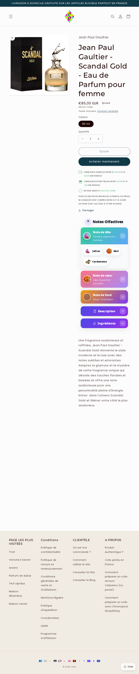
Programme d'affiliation (49, 636)
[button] (11, 16)
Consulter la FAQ (84, 572)
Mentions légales (52, 597)
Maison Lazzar (18, 603)
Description (106, 311)
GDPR (44, 626)
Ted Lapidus (17, 583)
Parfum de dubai (20, 575)
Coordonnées (50, 618)
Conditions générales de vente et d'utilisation (49, 583)
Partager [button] (88, 210)
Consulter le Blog (84, 580)
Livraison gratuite (107, 111)
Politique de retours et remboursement (51, 564)
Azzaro (13, 567)
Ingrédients (107, 323)
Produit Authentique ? (114, 550)
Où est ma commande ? (82, 550)
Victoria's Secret (20, 559)
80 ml (86, 124)
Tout (12, 552)
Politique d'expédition (49, 608)
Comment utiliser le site (81, 562)
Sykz (73, 667)
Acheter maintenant (104, 161)
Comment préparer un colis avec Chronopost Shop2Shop (116, 604)
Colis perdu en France (114, 562)
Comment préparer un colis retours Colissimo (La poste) (116, 581)
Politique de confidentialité (50, 550)
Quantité (83, 131)
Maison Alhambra (15, 594)
